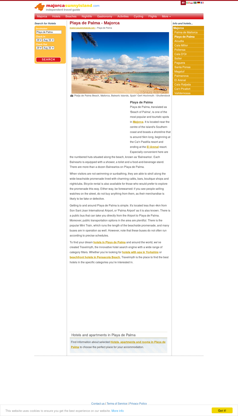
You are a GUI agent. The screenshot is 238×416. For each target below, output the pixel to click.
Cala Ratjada (182, 84)
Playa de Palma (184, 37)
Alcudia (179, 41)
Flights (152, 16)
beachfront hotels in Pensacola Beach (95, 257)
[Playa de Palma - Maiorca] (188, 2)
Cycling (138, 16)
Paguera (179, 63)
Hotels (56, 16)
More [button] (165, 16)
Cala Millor (181, 45)
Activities (123, 16)
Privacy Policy (138, 403)
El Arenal (153, 147)
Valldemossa (182, 93)
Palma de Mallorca (186, 32)
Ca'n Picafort (182, 89)
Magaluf (179, 71)
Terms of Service (117, 403)
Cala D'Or (180, 54)
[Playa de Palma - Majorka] (191, 2)
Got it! (222, 410)
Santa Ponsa (182, 67)
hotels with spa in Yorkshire (140, 252)
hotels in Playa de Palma (109, 242)
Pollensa (179, 50)
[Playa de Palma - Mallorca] (195, 2)
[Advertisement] (100, 124)
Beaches (71, 16)
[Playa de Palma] (183, 2)
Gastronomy (104, 16)
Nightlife (87, 16)
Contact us (98, 403)
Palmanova (181, 76)
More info (118, 410)
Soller (178, 58)
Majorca (42, 16)
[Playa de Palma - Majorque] (202, 2)
